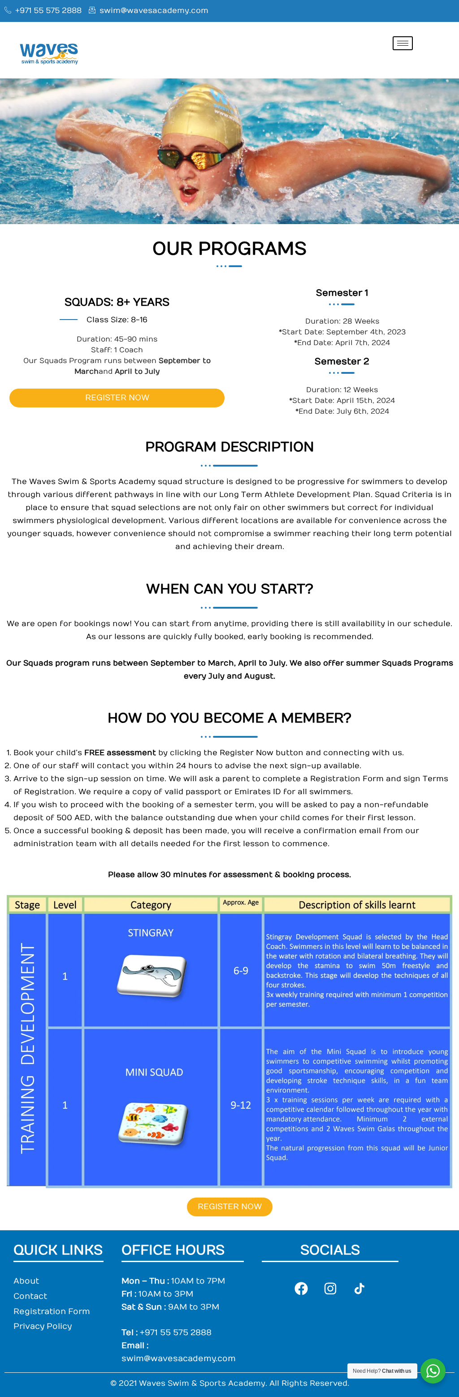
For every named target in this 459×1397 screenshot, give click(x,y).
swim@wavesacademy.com (178, 1358)
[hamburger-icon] (403, 43)
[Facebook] (301, 1288)
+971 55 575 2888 (176, 1332)
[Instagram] (330, 1288)
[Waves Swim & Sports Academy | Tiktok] (359, 1288)
